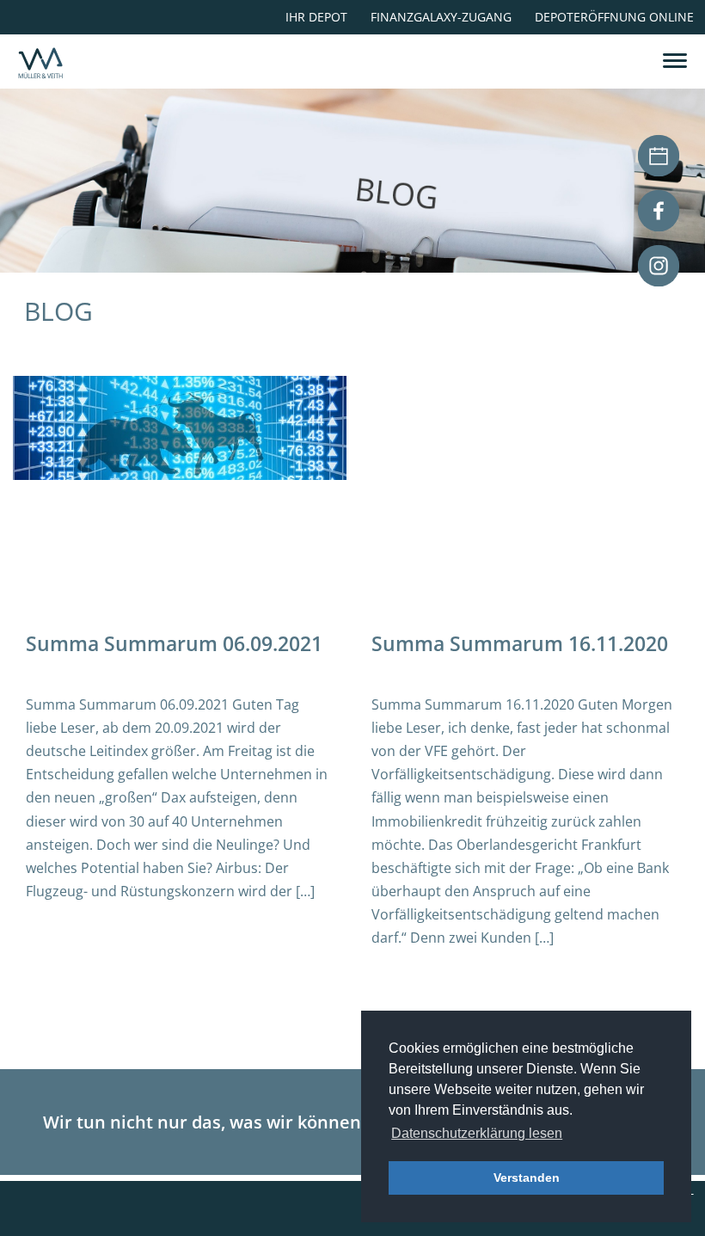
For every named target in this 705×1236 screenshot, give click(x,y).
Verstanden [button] (527, 1177)
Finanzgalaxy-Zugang (441, 17)
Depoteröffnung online (614, 17)
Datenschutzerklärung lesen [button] (476, 1133)
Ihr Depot (316, 17)
